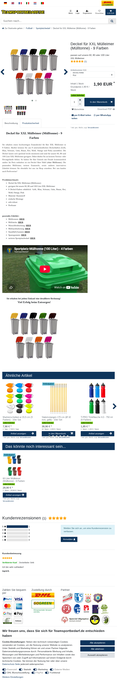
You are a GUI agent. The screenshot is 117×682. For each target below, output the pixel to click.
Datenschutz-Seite (11, 664)
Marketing (43, 669)
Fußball (28, 28)
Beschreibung (11, 123)
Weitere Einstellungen (12, 677)
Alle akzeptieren (97, 642)
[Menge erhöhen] (80, 100)
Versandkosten (93, 127)
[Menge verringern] (80, 104)
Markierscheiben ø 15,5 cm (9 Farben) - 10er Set (18, 418)
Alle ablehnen (97, 649)
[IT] (28, 3)
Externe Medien (62, 669)
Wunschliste (79, 109)
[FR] (20, 3)
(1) (85, 61)
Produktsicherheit (30, 123)
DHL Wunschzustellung (18, 672)
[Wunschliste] (99, 12)
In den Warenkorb (98, 102)
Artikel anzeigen (18, 433)
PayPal (39, 672)
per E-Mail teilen (83, 115)
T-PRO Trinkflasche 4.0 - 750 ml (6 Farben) (97, 418)
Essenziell (12, 669)
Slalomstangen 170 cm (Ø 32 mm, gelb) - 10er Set (56, 418)
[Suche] (112, 21)
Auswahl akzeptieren (98, 655)
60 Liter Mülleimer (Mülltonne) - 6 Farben (14, 479)
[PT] (42, 3)
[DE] (5, 3)
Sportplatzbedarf (42, 28)
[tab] (11, 123)
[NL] (35, 3)
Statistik (27, 669)
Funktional (55, 672)
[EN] (13, 3)
